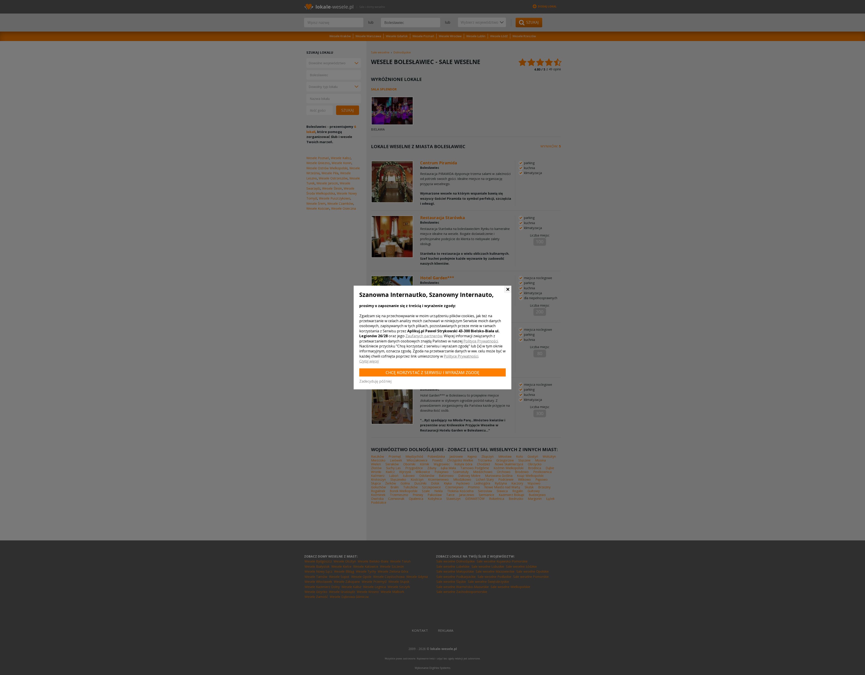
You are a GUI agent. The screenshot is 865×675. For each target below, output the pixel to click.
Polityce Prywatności (480, 341)
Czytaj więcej (369, 361)
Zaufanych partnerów (423, 335)
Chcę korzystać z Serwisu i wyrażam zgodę (432, 372)
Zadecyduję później (375, 381)
